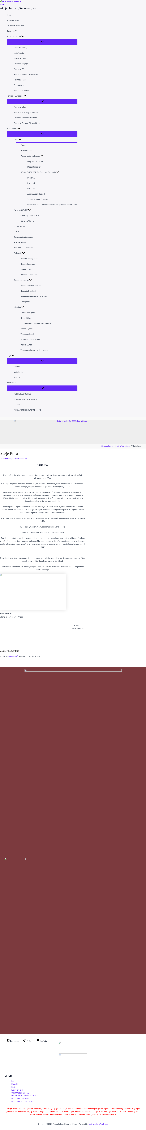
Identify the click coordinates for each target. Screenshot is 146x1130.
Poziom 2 (31, 189)
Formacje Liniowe (14, 36)
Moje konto (18, 372)
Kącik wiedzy (12, 128)
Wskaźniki (18, 253)
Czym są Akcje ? (27, 221)
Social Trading (19, 226)
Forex (16, 140)
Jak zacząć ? (12, 31)
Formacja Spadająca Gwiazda (26, 112)
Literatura (17, 307)
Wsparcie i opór (20, 58)
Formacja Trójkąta (21, 64)
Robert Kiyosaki (27, 329)
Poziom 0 (31, 178)
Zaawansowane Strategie (37, 199)
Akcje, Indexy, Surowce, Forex (20, 8)
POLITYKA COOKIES (22, 394)
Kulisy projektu (13, 20)
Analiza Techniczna (22, 242)
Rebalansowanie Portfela (31, 286)
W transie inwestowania (30, 339)
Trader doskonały (28, 334)
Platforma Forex (27, 151)
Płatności (17, 377)
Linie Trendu (19, 53)
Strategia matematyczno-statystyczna (36, 296)
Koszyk (17, 367)
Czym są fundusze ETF (30, 216)
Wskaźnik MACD (27, 269)
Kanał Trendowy (20, 48)
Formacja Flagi (20, 80)
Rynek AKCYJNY (21, 210)
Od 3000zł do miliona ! (16, 26)
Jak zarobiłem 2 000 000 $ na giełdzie (36, 323)
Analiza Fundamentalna (23, 248)
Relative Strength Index (30, 259)
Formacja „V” (19, 69)
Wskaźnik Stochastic (29, 275)
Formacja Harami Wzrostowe (25, 118)
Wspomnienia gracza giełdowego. (34, 350)
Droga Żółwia (26, 318)
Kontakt (10, 383)
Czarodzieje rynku (28, 313)
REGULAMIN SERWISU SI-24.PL (27, 410)
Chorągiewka (19, 85)
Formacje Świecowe (15, 96)
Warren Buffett (26, 345)
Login (9, 356)
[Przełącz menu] (42, 42)
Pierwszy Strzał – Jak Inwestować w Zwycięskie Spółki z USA (52, 205)
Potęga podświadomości (30, 156)
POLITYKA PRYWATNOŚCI (25, 399)
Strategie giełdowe (21, 280)
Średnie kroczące (28, 264)
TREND (17, 232)
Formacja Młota (20, 107)
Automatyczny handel (36, 194)
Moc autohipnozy (34, 167)
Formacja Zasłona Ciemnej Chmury (28, 123)
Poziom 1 (31, 183)
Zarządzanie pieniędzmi (23, 237)
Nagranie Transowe (35, 162)
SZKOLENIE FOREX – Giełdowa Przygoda (38, 172)
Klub (9, 15)
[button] (22, 36)
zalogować (13, 656)
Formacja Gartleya (21, 91)
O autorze (18, 405)
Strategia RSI (26, 302)
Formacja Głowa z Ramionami (26, 74)
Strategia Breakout (28, 291)
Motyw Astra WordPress (98, 1124)
